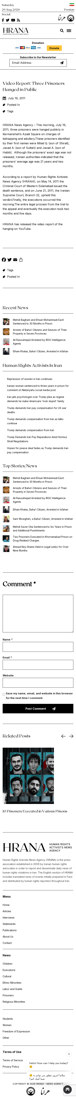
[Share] (21, 260)
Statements (9, 923)
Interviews (8, 917)
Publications (10, 930)
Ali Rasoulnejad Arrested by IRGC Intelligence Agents (39, 341)
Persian (69, 9)
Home (6, 904)
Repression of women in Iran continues (29, 378)
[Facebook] (4, 260)
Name (8, 639)
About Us (8, 936)
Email (7, 657)
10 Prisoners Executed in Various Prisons (35, 811)
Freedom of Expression (16, 1031)
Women (7, 1025)
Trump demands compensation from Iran (30, 430)
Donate (54, 48)
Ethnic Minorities (12, 982)
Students (8, 1018)
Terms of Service (13, 1060)
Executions (9, 969)
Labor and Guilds (12, 988)
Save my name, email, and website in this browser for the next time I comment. (39, 696)
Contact (7, 942)
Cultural (7, 976)
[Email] (15, 260)
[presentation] (63, 736)
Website (8, 675)
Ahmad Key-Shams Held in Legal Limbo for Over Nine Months (41, 548)
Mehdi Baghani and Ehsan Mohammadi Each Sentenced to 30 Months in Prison (38, 321)
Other (6, 1037)
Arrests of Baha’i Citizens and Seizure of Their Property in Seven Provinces (40, 331)
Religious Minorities (14, 1001)
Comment (19, 583)
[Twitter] (9, 260)
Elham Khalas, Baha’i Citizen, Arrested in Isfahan (40, 351)
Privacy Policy (11, 1066)
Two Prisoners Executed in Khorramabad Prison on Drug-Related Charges (42, 538)
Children (7, 963)
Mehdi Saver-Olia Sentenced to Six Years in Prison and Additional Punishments (42, 528)
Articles (7, 911)
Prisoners (8, 995)
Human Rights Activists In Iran (32, 365)
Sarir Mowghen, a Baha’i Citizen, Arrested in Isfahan (43, 518)
